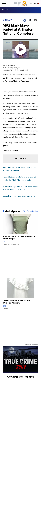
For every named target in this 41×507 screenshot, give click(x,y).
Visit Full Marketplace (30, 211)
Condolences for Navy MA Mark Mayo (19, 195)
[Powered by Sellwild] (35, 344)
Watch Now (34, 3)
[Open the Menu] (4, 3)
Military (8, 20)
